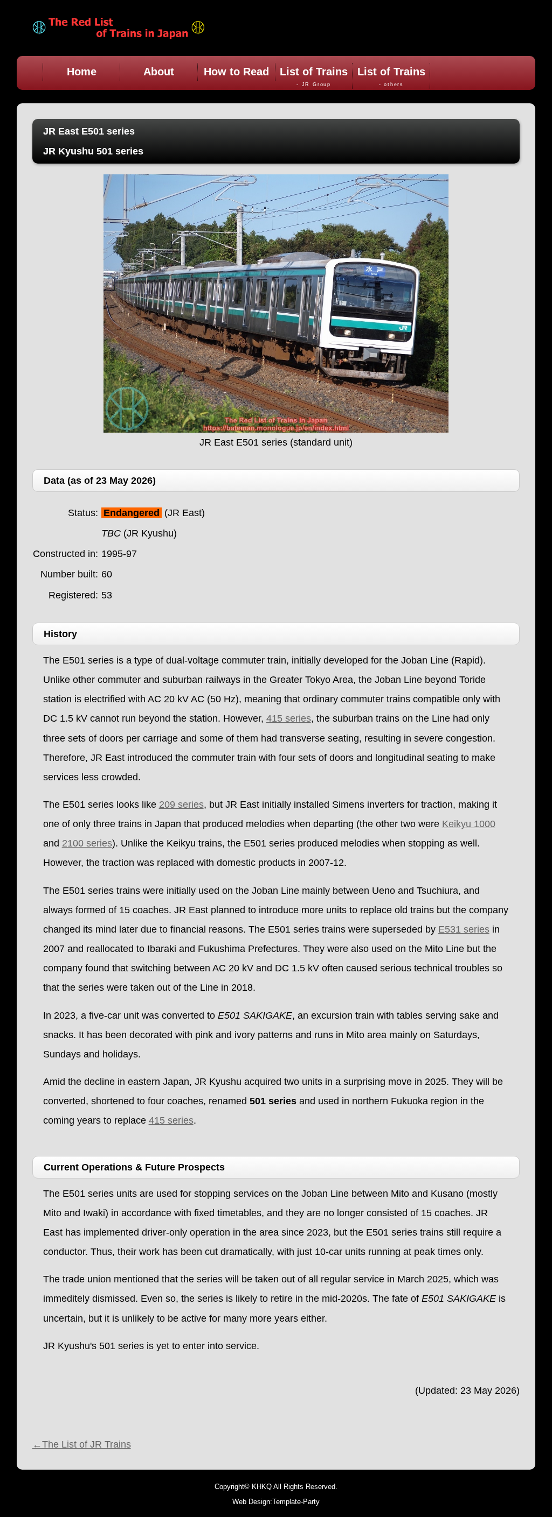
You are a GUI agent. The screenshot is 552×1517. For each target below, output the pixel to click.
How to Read (236, 71)
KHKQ (262, 1487)
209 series (181, 804)
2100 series (87, 843)
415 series (288, 718)
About (158, 71)
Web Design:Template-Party (276, 1502)
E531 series (463, 929)
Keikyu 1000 (468, 824)
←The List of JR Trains (81, 1444)
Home (81, 71)
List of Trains (314, 76)
